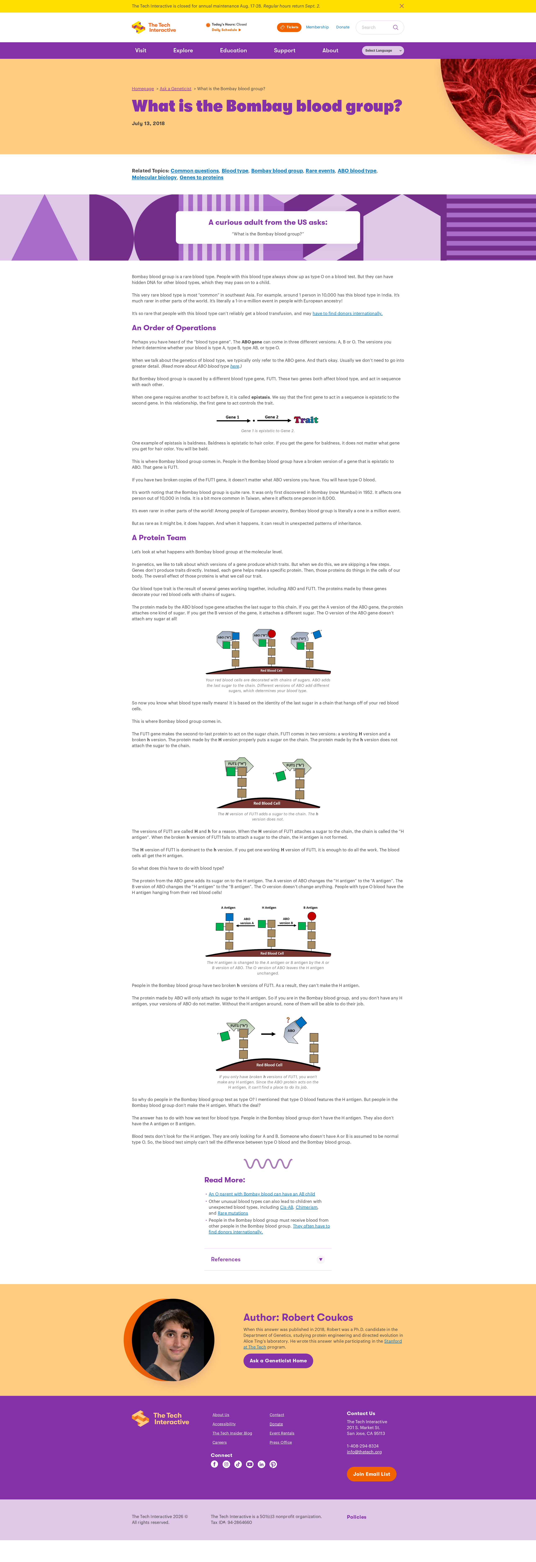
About (330, 50)
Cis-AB (286, 1207)
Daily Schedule (224, 30)
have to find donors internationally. (348, 314)
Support (284, 50)
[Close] (401, 6)
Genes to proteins (201, 177)
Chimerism (307, 1207)
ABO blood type (357, 170)
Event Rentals (282, 1433)
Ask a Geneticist (175, 89)
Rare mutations (233, 1213)
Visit (140, 50)
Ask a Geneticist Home (278, 1361)
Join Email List (371, 1474)
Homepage (143, 89)
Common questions (195, 170)
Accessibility (224, 1424)
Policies (357, 1517)
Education (233, 50)
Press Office (281, 1442)
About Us (221, 1415)
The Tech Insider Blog (232, 1433)
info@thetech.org (364, 1452)
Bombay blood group (277, 170)
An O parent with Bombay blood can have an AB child (262, 1194)
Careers (220, 1442)
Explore (183, 50)
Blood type (235, 170)
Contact (277, 1415)
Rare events (320, 170)
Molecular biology (154, 177)
